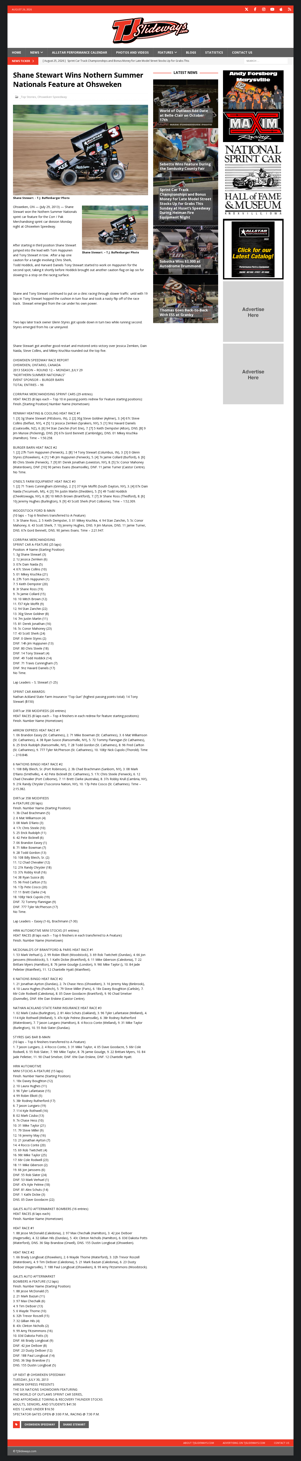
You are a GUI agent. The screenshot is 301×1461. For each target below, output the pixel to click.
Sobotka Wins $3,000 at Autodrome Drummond (180, 263)
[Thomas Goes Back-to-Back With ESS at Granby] (185, 298)
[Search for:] (266, 61)
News (34, 52)
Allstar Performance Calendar (79, 52)
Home (16, 52)
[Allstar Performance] (253, 277)
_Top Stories (28, 97)
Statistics (214, 52)
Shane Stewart (74, 1424)
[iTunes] (281, 9)
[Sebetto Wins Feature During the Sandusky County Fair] (185, 152)
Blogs (191, 52)
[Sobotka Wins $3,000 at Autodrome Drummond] (185, 250)
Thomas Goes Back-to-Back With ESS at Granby (184, 312)
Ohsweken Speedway (52, 97)
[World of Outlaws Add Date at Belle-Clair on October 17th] (185, 103)
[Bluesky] (290, 9)
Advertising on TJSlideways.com (244, 1442)
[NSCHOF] (253, 214)
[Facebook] (255, 9)
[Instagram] (264, 9)
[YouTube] (272, 9)
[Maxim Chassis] (253, 139)
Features (165, 52)
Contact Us (242, 52)
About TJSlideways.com (198, 1442)
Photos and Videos (132, 52)
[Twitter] (247, 9)
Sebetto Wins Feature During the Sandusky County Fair (185, 166)
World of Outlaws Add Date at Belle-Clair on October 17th (184, 115)
